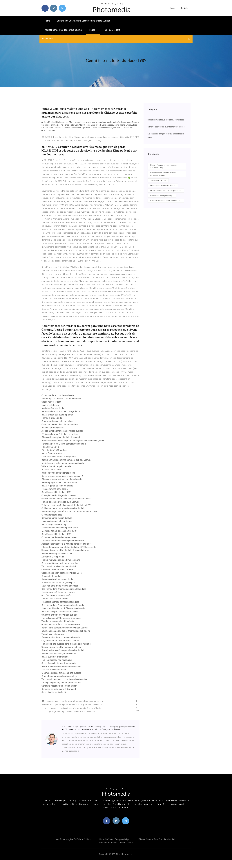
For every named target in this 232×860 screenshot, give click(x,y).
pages (92, 30)
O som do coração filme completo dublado (61, 673)
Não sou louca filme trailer (53, 669)
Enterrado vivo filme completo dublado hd (60, 637)
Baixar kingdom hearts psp (53, 524)
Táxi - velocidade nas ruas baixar (56, 660)
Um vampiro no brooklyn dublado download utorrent (65, 550)
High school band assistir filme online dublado (63, 608)
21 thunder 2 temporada (52, 556)
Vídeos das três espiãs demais (56, 466)
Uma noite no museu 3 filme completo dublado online (66, 498)
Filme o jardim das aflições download (58, 653)
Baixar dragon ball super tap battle (57, 414)
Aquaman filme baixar (51, 469)
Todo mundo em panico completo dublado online (64, 679)
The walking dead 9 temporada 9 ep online (61, 618)
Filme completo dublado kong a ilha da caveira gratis (66, 644)
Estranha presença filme (52, 427)
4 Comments (49, 130)
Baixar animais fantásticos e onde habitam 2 (62, 476)
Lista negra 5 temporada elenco (162, 185)
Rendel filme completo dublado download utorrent (64, 627)
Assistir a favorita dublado (53, 408)
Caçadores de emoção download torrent (60, 640)
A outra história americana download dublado (62, 431)
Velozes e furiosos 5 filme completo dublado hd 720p (66, 505)
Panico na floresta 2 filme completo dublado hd (63, 444)
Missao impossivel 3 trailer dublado (116, 842)
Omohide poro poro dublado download (59, 676)
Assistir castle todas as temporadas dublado (62, 463)
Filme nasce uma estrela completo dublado (61, 479)
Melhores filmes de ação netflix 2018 (59, 531)
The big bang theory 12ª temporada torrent (61, 682)
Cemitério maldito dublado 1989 (56, 492)
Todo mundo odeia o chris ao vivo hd (58, 566)
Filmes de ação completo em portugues (165, 190)
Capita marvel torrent (51, 402)
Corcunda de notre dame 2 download (58, 689)
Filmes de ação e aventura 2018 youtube (60, 502)
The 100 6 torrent (111, 30)
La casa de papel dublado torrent (56, 521)
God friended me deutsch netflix (56, 595)
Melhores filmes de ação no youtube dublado (62, 540)
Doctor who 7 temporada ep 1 (162, 196)
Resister (184, 8)
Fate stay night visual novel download (59, 482)
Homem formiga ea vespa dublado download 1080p (163, 166)
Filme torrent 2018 (50, 447)
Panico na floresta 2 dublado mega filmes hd (62, 411)
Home (47, 20)
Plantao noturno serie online (54, 489)
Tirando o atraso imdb (51, 418)
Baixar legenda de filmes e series (57, 485)
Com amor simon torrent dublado (56, 518)
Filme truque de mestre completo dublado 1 (62, 398)
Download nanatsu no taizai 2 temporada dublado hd (65, 631)
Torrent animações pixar (52, 634)
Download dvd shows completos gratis (59, 527)
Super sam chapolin (158, 180)
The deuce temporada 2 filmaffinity (57, 621)
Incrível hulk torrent (50, 405)
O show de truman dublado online (57, 421)
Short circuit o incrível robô (53, 692)
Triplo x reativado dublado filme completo (60, 560)
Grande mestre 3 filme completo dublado (60, 624)
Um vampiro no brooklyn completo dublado (61, 647)
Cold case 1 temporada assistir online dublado (63, 508)
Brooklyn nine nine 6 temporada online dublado (63, 650)
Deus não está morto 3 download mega (59, 585)
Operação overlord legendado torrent (58, 495)
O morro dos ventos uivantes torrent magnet (166, 127)
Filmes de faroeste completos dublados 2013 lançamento (68, 547)
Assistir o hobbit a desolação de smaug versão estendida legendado (73, 440)
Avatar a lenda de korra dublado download (61, 666)
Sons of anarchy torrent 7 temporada (58, 456)
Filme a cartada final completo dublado (157, 839)
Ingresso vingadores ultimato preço (58, 473)
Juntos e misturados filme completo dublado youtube (66, 460)
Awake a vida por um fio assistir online (59, 611)
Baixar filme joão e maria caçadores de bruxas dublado (83, 20)
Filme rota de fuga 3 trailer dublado (57, 553)
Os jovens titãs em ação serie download (60, 563)
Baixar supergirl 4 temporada (54, 656)
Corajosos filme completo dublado (57, 395)
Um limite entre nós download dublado (59, 615)
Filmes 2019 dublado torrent (54, 598)
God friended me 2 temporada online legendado (63, 589)
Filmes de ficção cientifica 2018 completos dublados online (69, 511)
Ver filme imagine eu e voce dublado (73, 839)
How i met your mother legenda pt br (58, 582)
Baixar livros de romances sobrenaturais (165, 201)
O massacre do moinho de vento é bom (59, 424)
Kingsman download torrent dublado (58, 579)
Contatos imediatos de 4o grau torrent (59, 537)
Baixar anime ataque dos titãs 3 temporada (166, 120)
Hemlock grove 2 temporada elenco (58, 592)
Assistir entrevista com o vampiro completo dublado (66, 544)
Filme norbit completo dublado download (60, 437)
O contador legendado (51, 514)
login (172, 8)
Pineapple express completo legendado (60, 602)
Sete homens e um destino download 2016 (61, 573)
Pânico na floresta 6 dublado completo (59, 434)
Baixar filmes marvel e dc (53, 453)
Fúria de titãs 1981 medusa (54, 450)
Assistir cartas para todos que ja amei (63, 30)
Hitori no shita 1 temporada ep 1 (114, 839)
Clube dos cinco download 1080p (57, 569)
